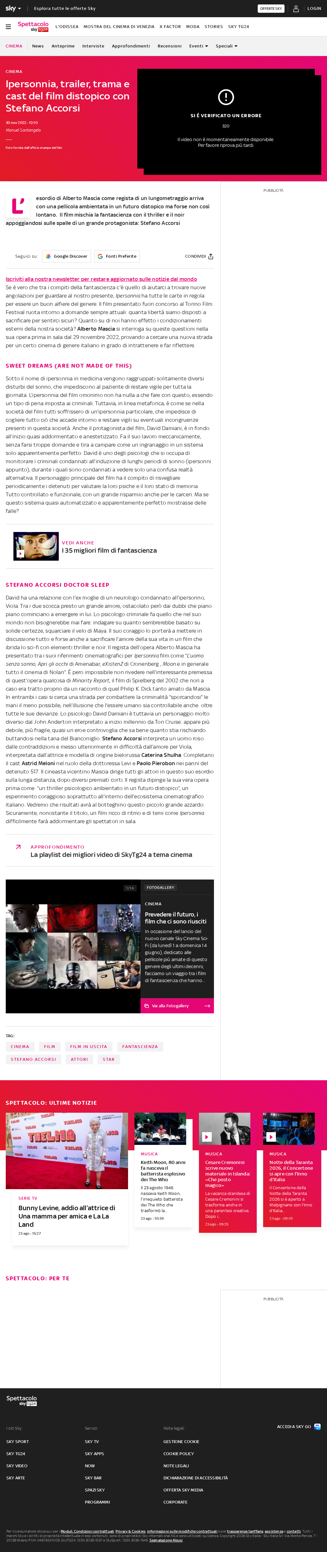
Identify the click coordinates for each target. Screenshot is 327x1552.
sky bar (93, 1478)
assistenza (274, 1531)
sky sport (17, 1441)
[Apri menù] (8, 27)
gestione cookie (181, 1441)
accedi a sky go (294, 1426)
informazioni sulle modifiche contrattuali (182, 1531)
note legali (176, 1465)
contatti (294, 1531)
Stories (214, 26)
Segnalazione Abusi (166, 1540)
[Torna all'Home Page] (33, 27)
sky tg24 (16, 1453)
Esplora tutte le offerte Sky (65, 8)
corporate (175, 1502)
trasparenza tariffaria (245, 1531)
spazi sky (95, 1490)
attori (79, 1059)
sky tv (92, 1441)
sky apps (94, 1453)
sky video (16, 1465)
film (50, 1046)
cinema (20, 1046)
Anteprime (63, 46)
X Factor (170, 26)
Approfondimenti (131, 46)
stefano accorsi (33, 1059)
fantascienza (140, 1046)
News (38, 46)
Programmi (97, 1502)
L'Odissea (67, 26)
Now (90, 1465)
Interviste (93, 46)
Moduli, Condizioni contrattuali (87, 1531)
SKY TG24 (238, 26)
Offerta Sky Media (183, 1490)
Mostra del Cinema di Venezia (119, 26)
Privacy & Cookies (131, 1531)
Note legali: (174, 1428)
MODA (193, 26)
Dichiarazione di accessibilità (196, 1478)
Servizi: (91, 1428)
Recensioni (170, 46)
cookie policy (179, 1453)
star (109, 1059)
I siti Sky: (14, 1428)
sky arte (15, 1478)
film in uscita (88, 1046)
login (314, 8)
